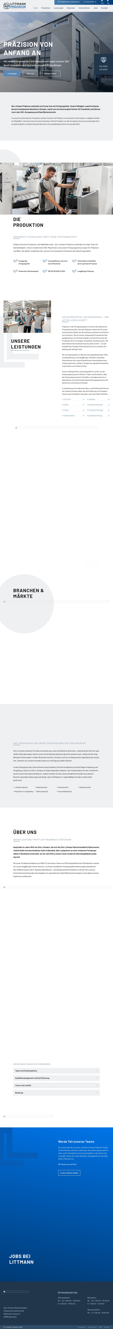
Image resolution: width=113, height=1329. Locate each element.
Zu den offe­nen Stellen (69, 1173)
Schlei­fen (91, 399)
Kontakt (104, 8)
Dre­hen (66, 405)
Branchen (71, 8)
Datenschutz (92, 1327)
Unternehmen (84, 8)
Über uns (30, 73)
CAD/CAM (67, 399)
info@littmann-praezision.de (69, 2)
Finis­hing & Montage (95, 410)
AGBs (100, 1327)
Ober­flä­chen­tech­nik (95, 405)
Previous (88, 564)
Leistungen (58, 8)
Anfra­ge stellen (50, 73)
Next (95, 564)
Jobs (95, 8)
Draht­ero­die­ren (69, 416)
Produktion (45, 8)
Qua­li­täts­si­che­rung (95, 416)
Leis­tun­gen (12, 73)
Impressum (82, 1327)
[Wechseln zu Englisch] (102, 2)
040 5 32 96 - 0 (91, 2)
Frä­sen (66, 410)
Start (36, 8)
